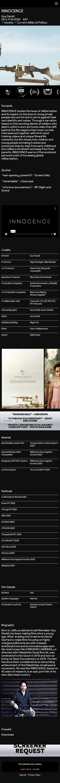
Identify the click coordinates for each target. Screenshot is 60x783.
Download (7, 734)
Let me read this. (8, 421)
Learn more (26, 769)
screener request (30, 751)
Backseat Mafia (37, 429)
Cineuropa (27, 181)
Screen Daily (42, 175)
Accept (36, 769)
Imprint (23, 775)
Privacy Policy (34, 775)
